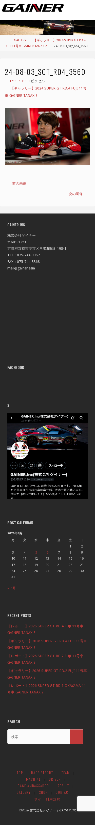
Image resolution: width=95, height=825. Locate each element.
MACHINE (33, 779)
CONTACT (63, 792)
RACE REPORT (42, 772)
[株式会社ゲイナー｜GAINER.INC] (33, 8)
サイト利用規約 (47, 799)
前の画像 (19, 183)
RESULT (63, 785)
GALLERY (20, 40)
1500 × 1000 (20, 81)
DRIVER (55, 779)
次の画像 (76, 194)
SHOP (43, 792)
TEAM (66, 772)
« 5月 (11, 588)
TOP (20, 772)
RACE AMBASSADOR (33, 785)
